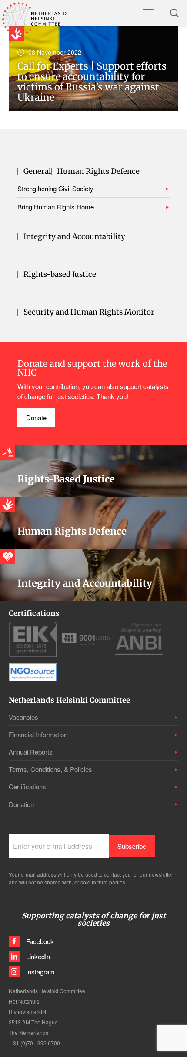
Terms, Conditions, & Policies (50, 769)
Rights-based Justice (59, 274)
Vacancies (23, 716)
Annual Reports (31, 751)
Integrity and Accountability (74, 236)
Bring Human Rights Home (55, 206)
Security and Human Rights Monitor (88, 312)
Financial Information (38, 734)
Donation (21, 804)
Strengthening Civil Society (55, 188)
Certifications (27, 786)
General (37, 171)
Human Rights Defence (98, 171)
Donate (36, 417)
